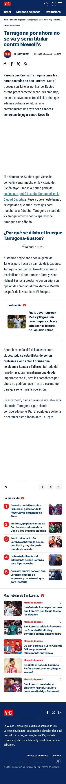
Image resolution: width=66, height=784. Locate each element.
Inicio (6, 20)
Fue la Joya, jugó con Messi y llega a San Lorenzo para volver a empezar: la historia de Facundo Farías (43, 321)
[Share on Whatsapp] (25, 64)
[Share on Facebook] (11, 64)
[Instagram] (59, 713)
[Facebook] (47, 713)
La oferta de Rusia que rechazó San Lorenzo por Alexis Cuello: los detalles (43, 611)
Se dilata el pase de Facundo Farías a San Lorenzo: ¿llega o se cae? (42, 668)
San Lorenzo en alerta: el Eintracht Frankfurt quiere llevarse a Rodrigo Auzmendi (41, 687)
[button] (46, 4)
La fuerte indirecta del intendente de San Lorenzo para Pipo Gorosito (27, 560)
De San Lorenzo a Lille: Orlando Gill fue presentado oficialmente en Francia (43, 649)
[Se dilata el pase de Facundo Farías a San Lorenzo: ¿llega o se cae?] (13, 665)
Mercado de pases (17, 20)
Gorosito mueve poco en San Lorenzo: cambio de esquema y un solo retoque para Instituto (28, 576)
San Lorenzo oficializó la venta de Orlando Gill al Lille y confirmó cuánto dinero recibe (42, 630)
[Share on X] (18, 64)
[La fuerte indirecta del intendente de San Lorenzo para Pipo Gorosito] (55, 560)
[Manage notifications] (58, 761)
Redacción (23, 53)
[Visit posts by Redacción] (7, 54)
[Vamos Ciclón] (7, 4)
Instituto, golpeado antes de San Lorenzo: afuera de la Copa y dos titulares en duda (28, 527)
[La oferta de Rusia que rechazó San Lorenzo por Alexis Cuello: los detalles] (13, 608)
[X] (53, 713)
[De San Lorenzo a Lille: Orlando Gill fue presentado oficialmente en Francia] (13, 646)
